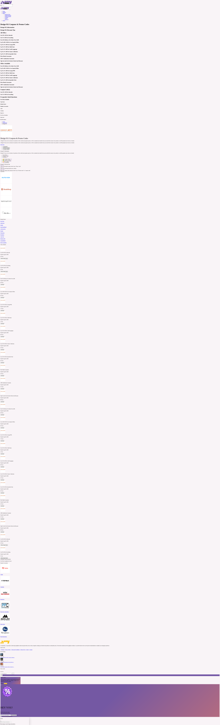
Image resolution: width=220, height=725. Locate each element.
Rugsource (2, 599)
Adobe (1, 574)
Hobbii (1, 225)
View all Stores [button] (3, 244)
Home (4, 11)
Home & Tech (7, 14)
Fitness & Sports (8, 16)
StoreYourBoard (3, 227)
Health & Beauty (8, 15)
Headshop (2, 234)
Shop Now (2, 144)
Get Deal (2, 284)
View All (6, 19)
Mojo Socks (2, 624)
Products (4, 12)
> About (27, 649)
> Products (2, 649)
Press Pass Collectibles (4, 611)
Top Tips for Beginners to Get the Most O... (7, 662)
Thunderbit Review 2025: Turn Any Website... (7, 657)
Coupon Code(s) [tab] (6, 149)
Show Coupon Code (4, 258)
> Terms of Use (22, 649)
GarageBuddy (3, 240)
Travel (6, 18)
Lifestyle (6, 17)
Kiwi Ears (2, 221)
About (4, 20)
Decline (2, 683)
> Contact (30, 649)
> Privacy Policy (8, 649)
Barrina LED (2, 238)
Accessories (5, 122)
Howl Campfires (3, 242)
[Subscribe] (13, 673)
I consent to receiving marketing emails (7, 716)
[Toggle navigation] (12, 4)
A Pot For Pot (2, 229)
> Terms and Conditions (15, 649)
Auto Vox (2, 236)
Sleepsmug (2, 232)
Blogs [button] (4, 13)
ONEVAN (2, 223)
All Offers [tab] (5, 146)
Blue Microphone (3, 636)
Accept (5, 683)
